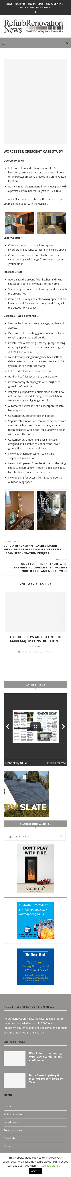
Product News (54, 3)
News (9, 3)
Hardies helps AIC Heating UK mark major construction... (35, 639)
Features (20, 3)
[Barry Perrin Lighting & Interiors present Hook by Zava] (14, 1080)
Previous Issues (13, 1130)
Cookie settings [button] (50, 1165)
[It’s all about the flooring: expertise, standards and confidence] (14, 1058)
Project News (36, 3)
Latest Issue (11, 1122)
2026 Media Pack (14, 1114)
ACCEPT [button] (35, 1171)
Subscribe (9, 1146)
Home (7, 1106)
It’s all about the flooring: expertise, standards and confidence (46, 1056)
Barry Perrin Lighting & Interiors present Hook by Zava (46, 1078)
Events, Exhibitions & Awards (35, 7)
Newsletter (10, 1138)
